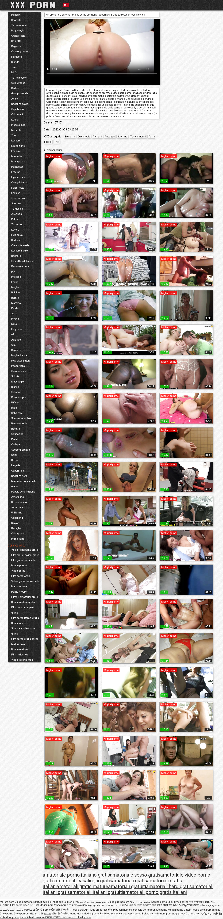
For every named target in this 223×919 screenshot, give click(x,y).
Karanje (123, 913)
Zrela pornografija (210, 909)
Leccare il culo (19, 250)
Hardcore (16, 56)
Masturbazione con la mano (23, 484)
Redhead (16, 240)
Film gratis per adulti (23, 560)
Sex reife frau (71, 901)
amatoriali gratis (129, 881)
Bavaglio (16, 528)
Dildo (14, 407)
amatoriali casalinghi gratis (83, 881)
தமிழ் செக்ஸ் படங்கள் (102, 905)
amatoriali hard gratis (169, 886)
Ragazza (16, 46)
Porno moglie (19, 591)
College (15, 444)
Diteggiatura (18, 161)
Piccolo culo (18, 124)
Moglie (15, 287)
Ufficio (15, 402)
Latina (14, 119)
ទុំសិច (52, 909)
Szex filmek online (178, 901)
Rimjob (15, 523)
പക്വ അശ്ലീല (25, 909)
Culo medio (17, 114)
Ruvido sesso (19, 502)
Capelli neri (17, 109)
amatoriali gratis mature (82, 886)
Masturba (16, 156)
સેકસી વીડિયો (121, 905)
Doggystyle (17, 30)
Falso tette (17, 187)
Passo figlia (18, 365)
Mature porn (7, 901)
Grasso (15, 392)
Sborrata (16, 20)
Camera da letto (20, 371)
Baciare (15, 428)
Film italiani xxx (19, 654)
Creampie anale (20, 245)
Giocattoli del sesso (22, 261)
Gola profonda (19, 93)
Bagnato (16, 255)
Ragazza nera (19, 475)
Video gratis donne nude (25, 581)
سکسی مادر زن (142, 901)
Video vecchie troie (22, 659)
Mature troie (18, 644)
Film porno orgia (20, 576)
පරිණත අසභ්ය (69, 917)
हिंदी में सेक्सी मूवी (164, 905)
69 (12, 334)
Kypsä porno (61, 905)
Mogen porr (46, 905)
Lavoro (15, 229)
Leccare (16, 140)
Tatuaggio (17, 208)
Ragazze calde (19, 103)
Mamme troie (19, 586)
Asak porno (84, 917)
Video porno (18, 570)
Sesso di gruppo (20, 449)
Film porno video (19, 905)
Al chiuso (16, 214)
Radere (15, 88)
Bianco (15, 386)
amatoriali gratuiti (127, 886)
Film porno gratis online (24, 638)
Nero (14, 324)
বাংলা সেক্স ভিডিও (196, 901)
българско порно (79, 905)
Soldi (14, 455)
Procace (16, 276)
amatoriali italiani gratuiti (96, 892)
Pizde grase (95, 909)
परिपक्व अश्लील (52, 917)
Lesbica (15, 193)
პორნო (34, 905)
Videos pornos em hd (120, 901)
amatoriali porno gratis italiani (155, 892)
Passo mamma (20, 266)
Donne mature (19, 649)
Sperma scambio (21, 418)
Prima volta (17, 538)
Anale (14, 98)
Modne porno (91, 913)
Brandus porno (158, 909)
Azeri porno (134, 913)
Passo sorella (19, 423)
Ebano (14, 282)
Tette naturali (19, 25)
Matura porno (11, 917)
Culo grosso (18, 83)
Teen (14, 67)
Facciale (16, 151)
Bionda (15, 62)
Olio (13, 345)
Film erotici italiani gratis (25, 555)
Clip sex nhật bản (53, 901)
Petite (14, 308)
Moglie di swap (19, 355)
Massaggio (17, 381)
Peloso (15, 219)
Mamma (16, 303)
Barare (15, 297)
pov (13, 271)
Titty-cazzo (18, 224)
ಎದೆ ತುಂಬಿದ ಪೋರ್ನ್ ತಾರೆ (143, 905)
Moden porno (175, 909)
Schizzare (17, 413)
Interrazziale (18, 198)
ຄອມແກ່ (24, 917)
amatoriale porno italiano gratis (76, 875)
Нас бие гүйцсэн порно (117, 909)
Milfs (14, 72)
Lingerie (15, 465)
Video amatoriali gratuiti (29, 901)
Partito (15, 439)
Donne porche (19, 565)
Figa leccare (18, 177)
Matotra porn (37, 917)
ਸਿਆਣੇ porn (41, 909)
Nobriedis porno (140, 909)
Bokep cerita (149, 913)
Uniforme (16, 512)
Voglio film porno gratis (25, 549)
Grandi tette (18, 35)
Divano (15, 318)
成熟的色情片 (63, 909)
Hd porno (16, 329)
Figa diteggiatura (20, 360)
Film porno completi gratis (22, 610)
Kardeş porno (159, 901)
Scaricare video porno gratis (23, 631)
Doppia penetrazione (23, 491)
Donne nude (18, 623)
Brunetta (16, 41)
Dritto (14, 460)
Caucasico (17, 434)
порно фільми (80, 909)
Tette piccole (19, 77)
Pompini (16, 14)
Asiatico (16, 339)
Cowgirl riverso (19, 182)
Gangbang (17, 517)
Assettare (17, 507)
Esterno (15, 172)
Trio (13, 135)
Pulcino (15, 292)
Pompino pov (18, 397)
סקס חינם (193, 913)
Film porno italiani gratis (25, 617)
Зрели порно (191, 909)
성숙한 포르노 (43, 913)
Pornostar (17, 166)
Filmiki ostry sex (109, 913)
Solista (15, 376)
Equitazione (18, 145)
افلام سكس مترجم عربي (93, 901)
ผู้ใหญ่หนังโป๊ (59, 913)
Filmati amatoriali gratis (25, 597)
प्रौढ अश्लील (193, 905)
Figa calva (17, 234)
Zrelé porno (6, 913)
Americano (17, 496)
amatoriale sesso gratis (135, 875)
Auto (14, 313)
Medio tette (18, 130)
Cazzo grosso (19, 51)
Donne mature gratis (23, 602)
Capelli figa (17, 470)
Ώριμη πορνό (179, 913)
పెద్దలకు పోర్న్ (180, 905)
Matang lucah (75, 913)
